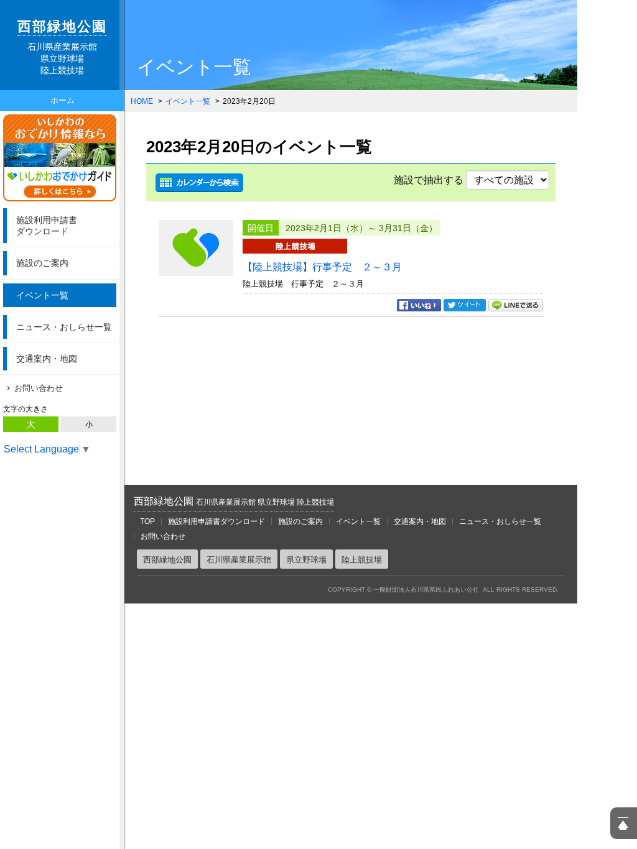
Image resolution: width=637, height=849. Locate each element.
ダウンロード (46, 225)
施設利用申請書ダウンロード (216, 521)
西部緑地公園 (234, 501)
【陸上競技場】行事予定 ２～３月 (322, 267)
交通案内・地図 (46, 359)
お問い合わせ (38, 388)
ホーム (62, 100)
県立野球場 (306, 559)
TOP (147, 521)
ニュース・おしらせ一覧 (64, 327)
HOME (142, 101)
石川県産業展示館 (239, 559)
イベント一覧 (42, 295)
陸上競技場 (362, 559)
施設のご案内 (42, 263)
